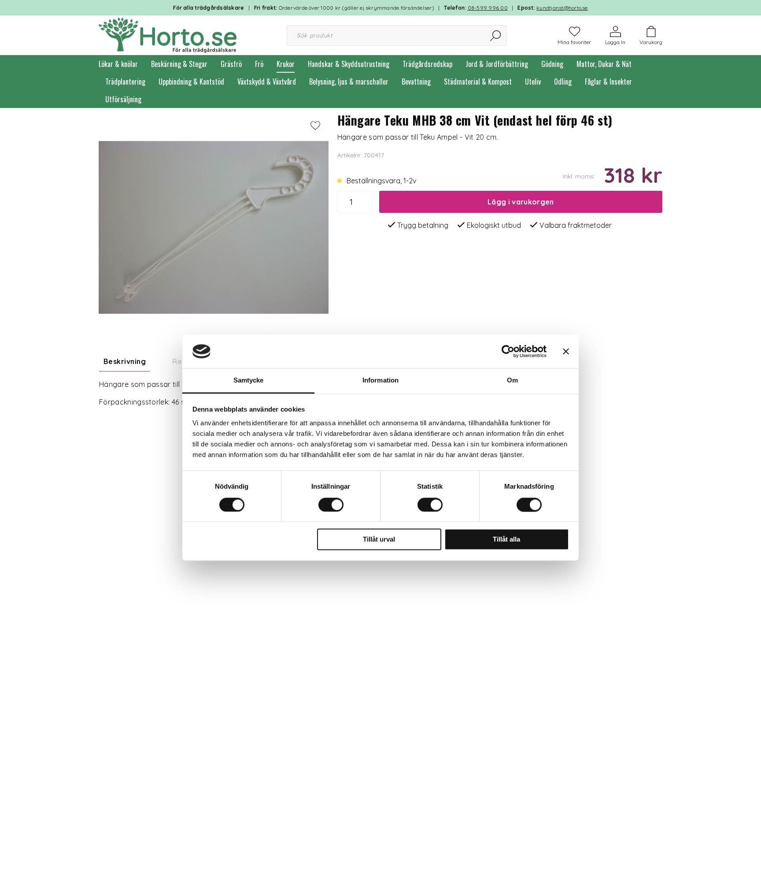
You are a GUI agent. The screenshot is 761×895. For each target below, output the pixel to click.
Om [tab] (512, 380)
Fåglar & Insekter (608, 81)
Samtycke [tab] (248, 380)
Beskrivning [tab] (124, 361)
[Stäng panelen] (566, 351)
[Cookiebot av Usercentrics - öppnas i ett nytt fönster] (508, 351)
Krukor (286, 64)
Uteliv (533, 81)
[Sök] (496, 35)
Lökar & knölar (118, 64)
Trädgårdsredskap (427, 64)
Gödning (552, 64)
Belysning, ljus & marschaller (348, 81)
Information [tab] (380, 380)
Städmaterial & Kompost (478, 81)
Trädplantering (125, 81)
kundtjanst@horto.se (562, 7)
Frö (259, 64)
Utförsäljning (123, 99)
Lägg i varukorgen (521, 201)
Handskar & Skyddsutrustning (348, 64)
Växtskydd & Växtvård (266, 81)
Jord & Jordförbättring (496, 64)
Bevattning (416, 81)
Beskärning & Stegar (179, 64)
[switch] (331, 505)
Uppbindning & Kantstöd (191, 81)
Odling (563, 81)
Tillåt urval (379, 539)
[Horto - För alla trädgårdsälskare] (167, 34)
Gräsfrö (231, 64)
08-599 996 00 (488, 7)
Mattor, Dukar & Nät (604, 64)
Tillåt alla (506, 539)
